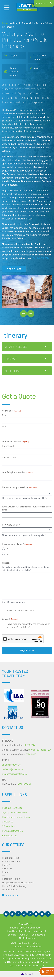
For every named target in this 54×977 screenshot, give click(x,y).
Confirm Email (9, 457)
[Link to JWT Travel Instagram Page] (18, 913)
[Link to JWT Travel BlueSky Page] (42, 914)
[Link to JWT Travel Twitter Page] (12, 914)
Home (5, 23)
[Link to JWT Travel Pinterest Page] (24, 914)
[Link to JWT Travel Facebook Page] (6, 914)
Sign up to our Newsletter (14, 812)
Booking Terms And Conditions (25, 927)
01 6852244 (30, 745)
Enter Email (8, 445)
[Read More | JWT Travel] (14, 712)
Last (4, 426)
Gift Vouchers (9, 826)
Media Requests (27, 938)
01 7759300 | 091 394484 (39, 749)
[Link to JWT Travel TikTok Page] (48, 914)
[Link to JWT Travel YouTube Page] (36, 914)
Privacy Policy (25, 924)
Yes (8, 549)
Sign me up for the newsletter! (20, 610)
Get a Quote (14, 269)
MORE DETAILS (13, 370)
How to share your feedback (16, 817)
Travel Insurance (35, 931)
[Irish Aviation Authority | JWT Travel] (14, 695)
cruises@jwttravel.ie (12, 769)
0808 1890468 (24, 784)
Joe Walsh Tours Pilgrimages (27, 946)
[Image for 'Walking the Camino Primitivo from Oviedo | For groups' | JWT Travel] (27, 291)
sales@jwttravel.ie (11, 764)
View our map (11, 895)
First (4, 415)
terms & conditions (20, 627)
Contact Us (49, 971)
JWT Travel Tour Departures (25, 943)
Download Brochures (12, 830)
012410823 (31, 754)
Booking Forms (9, 835)
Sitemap (12, 934)
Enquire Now (27, 650)
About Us (24, 934)
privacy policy (43, 623)
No (8, 554)
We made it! (29, 974)
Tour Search (41, 3)
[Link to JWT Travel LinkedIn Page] (30, 913)
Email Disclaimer (15, 931)
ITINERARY (11, 358)
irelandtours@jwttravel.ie (15, 773)
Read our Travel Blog (12, 807)
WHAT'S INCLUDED (16, 346)
